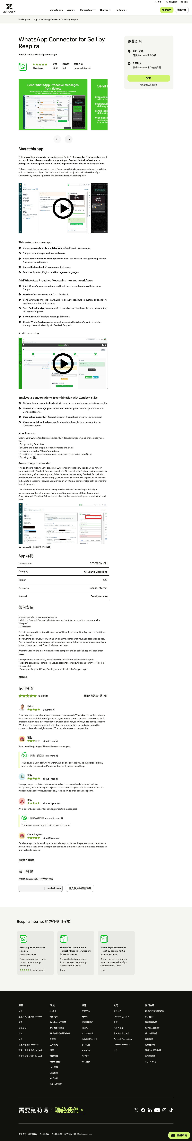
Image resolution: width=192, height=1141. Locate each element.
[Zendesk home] (10, 8)
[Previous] (57, 139)
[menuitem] (184, 2)
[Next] (69, 139)
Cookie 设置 (57, 1134)
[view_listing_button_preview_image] (53, 104)
